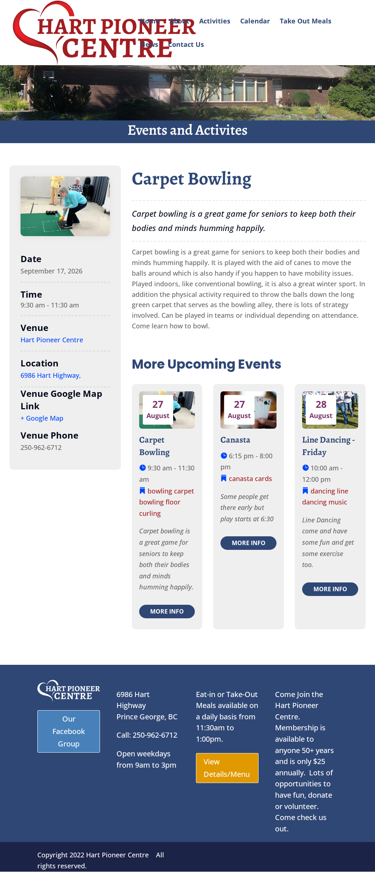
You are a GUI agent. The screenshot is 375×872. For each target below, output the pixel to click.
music (337, 502)
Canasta (235, 440)
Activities (214, 21)
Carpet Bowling (154, 446)
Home (150, 21)
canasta (241, 478)
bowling (160, 491)
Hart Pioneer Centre (52, 339)
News (149, 45)
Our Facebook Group (68, 731)
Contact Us (186, 45)
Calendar (255, 21)
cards (263, 478)
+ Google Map (42, 418)
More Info (167, 611)
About (179, 21)
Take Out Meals (305, 21)
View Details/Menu (227, 768)
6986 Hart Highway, (51, 375)
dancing (323, 491)
